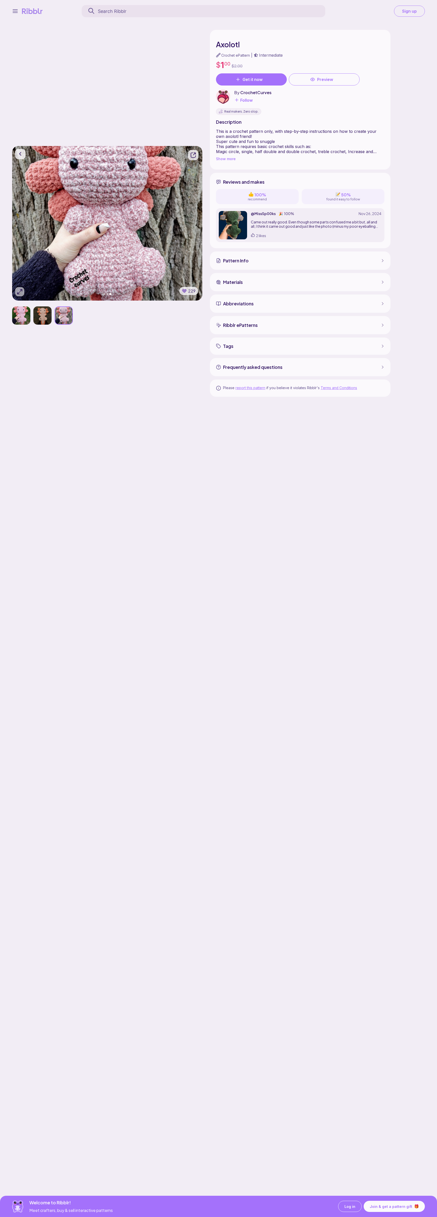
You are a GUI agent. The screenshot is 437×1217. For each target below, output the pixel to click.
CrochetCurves (256, 92)
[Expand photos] (19, 291)
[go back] (20, 154)
